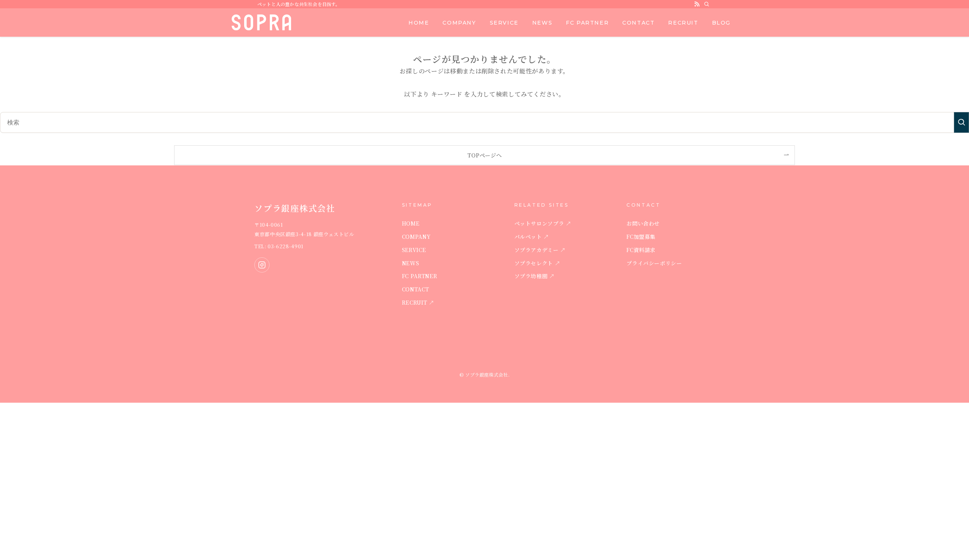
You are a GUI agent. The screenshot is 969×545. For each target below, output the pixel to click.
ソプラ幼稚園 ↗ (534, 276)
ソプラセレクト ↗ (537, 263)
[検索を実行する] (961, 122)
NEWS (410, 263)
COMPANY (416, 236)
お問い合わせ (643, 223)
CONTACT (415, 289)
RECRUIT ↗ (418, 302)
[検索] (707, 4)
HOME (411, 223)
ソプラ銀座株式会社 (262, 22)
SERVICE (414, 250)
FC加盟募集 (641, 236)
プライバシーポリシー (654, 263)
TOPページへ (484, 155)
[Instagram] (262, 264)
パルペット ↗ (531, 236)
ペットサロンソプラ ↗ (543, 223)
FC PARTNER (419, 276)
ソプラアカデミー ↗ (540, 250)
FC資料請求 (641, 250)
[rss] (697, 4)
